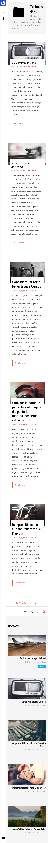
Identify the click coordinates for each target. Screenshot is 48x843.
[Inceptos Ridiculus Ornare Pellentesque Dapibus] (27, 515)
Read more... (19, 123)
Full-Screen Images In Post (33, 658)
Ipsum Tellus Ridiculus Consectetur (29, 829)
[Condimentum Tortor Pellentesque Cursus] (27, 272)
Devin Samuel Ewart (29, 67)
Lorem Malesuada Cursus (23, 62)
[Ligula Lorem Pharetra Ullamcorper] (27, 154)
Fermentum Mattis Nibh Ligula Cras (29, 787)
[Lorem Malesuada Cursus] (27, 53)
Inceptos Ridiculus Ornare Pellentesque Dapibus (26, 529)
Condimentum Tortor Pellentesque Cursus (26, 284)
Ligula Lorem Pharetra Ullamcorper (22, 165)
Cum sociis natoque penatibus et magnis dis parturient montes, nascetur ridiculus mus (26, 411)
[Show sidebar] (3, 839)
